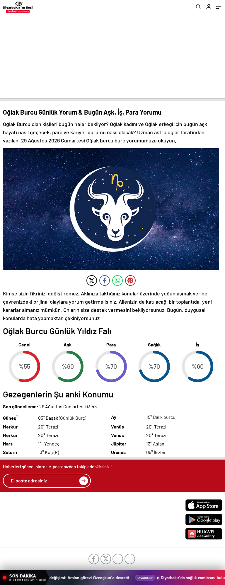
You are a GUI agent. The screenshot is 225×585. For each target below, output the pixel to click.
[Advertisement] (112, 57)
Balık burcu (164, 417)
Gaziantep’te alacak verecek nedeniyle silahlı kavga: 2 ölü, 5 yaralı (106, 578)
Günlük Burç (72, 418)
